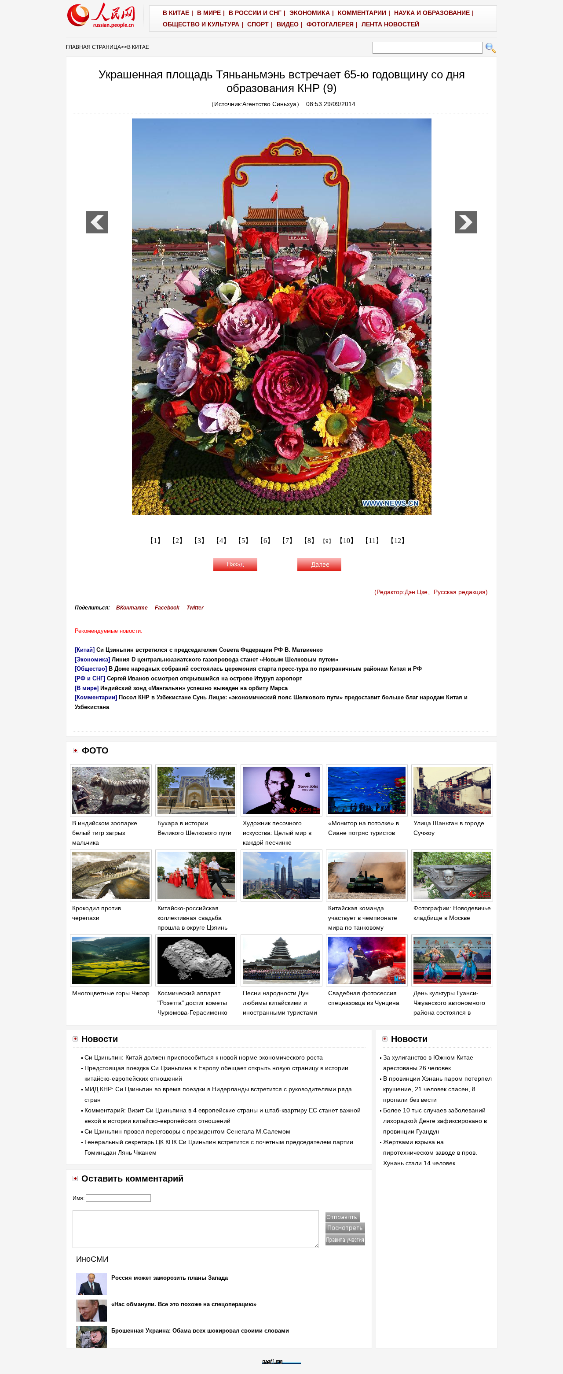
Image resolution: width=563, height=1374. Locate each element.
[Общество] (91, 668)
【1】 (155, 540)
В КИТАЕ (138, 47)
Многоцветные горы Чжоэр (111, 993)
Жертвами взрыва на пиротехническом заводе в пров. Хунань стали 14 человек (430, 1152)
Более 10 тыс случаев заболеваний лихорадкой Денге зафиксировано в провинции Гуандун (435, 1121)
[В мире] (87, 688)
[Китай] (85, 649)
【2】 (177, 540)
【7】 (287, 540)
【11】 (372, 540)
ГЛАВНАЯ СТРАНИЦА (93, 47)
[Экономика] (92, 659)
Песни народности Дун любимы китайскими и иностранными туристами (280, 1003)
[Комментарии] (96, 697)
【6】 (265, 540)
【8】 (309, 540)
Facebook (167, 608)
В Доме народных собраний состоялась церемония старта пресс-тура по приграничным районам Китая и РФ (265, 668)
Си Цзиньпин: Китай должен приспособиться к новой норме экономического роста (203, 1057)
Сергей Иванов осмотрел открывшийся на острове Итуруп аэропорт (204, 678)
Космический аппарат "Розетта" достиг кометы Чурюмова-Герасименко (192, 1003)
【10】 (346, 540)
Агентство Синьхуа (269, 103)
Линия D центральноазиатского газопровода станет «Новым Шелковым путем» (225, 659)
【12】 (397, 540)
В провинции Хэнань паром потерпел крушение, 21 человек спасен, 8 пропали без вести (437, 1089)
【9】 (327, 541)
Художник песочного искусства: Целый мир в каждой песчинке (277, 833)
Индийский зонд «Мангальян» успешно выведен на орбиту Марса (194, 688)
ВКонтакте (132, 608)
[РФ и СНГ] (90, 678)
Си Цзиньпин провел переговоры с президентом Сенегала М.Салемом (187, 1131)
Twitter (195, 608)
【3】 (199, 540)
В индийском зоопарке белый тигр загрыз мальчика (104, 833)
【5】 (243, 540)
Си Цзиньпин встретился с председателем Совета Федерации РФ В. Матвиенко (209, 649)
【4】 (221, 540)
